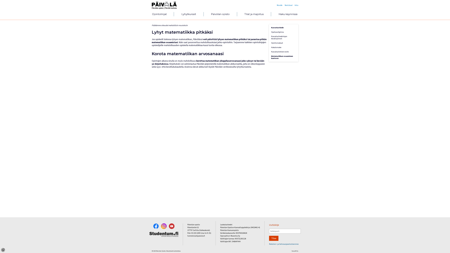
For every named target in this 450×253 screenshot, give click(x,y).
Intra (296, 5)
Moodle (279, 5)
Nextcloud (288, 5)
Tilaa (273, 238)
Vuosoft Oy (295, 251)
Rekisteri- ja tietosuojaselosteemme (284, 244)
